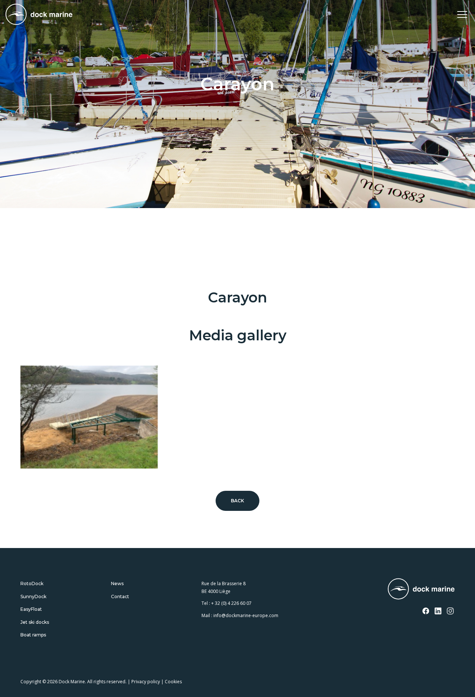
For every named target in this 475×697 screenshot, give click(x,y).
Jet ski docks (34, 622)
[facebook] (426, 611)
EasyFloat (31, 609)
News (117, 583)
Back (238, 500)
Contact (120, 596)
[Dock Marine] (39, 14)
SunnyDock (33, 596)
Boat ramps (33, 635)
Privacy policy (145, 681)
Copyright (30, 681)
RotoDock (31, 583)
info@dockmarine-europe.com (245, 615)
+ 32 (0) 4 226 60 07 (231, 603)
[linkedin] (438, 611)
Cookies (173, 681)
